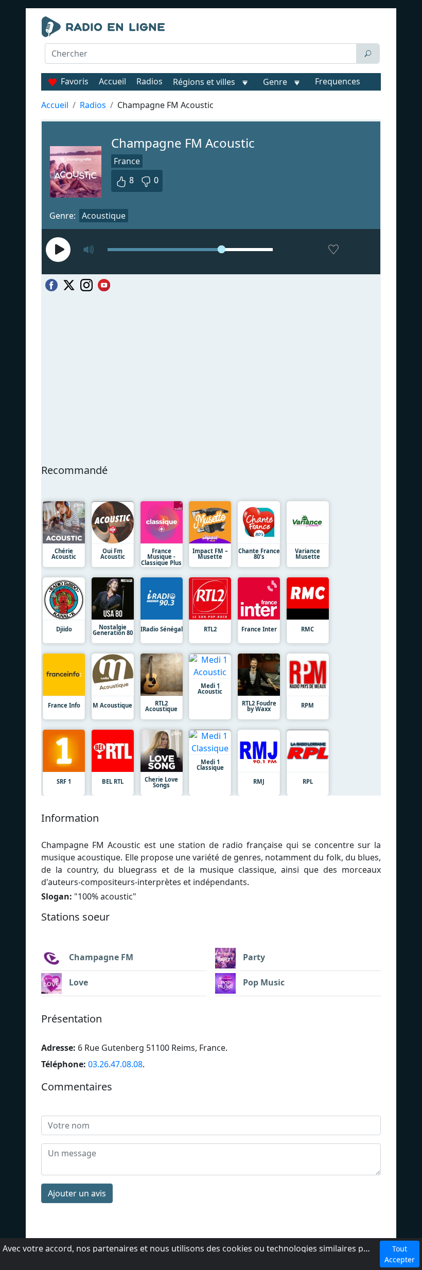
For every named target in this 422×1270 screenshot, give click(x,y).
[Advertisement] (211, 90)
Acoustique (104, 215)
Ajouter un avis (77, 1193)
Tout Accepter (399, 1254)
